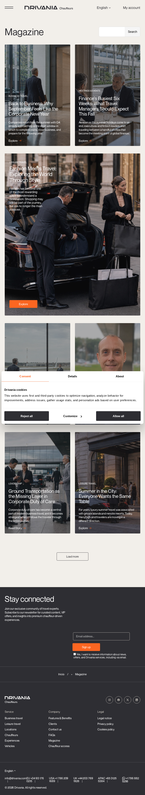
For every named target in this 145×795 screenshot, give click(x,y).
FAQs (52, 735)
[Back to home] (49, 7)
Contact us (55, 729)
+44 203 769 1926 (83, 779)
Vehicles (10, 746)
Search (132, 32)
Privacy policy (105, 723)
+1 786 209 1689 (58, 779)
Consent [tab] (25, 376)
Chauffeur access (59, 746)
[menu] (9, 8)
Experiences (12, 740)
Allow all (118, 416)
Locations (10, 729)
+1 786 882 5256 (130, 779)
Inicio (61, 674)
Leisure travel (13, 723)
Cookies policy (105, 729)
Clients (53, 723)
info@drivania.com (15, 778)
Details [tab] (72, 376)
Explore (13, 140)
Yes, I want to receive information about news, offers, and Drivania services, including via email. (99, 656)
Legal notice (104, 718)
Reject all (27, 416)
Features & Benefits (60, 718)
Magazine (54, 740)
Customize (70, 416)
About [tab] (120, 376)
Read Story (15, 528)
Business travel (14, 718)
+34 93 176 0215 (35, 779)
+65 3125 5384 (107, 779)
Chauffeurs (11, 735)
